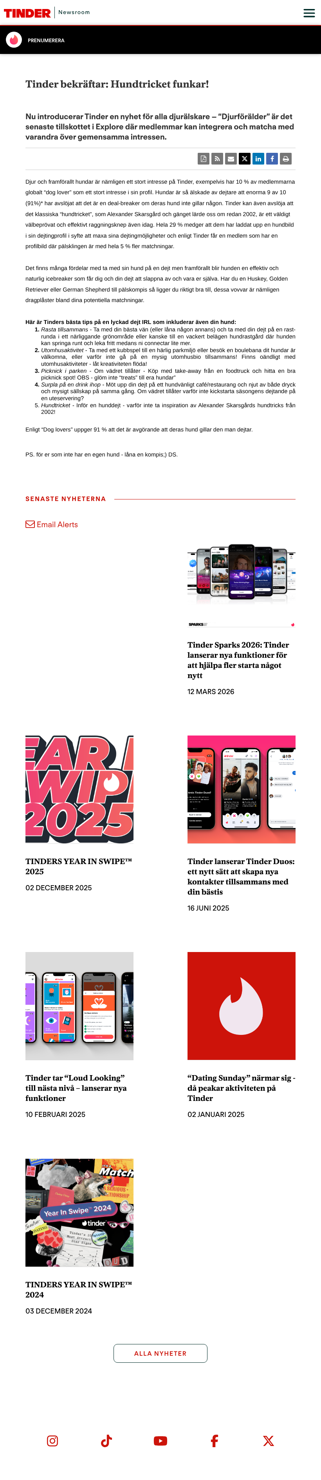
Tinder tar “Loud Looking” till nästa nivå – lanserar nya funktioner (76, 1088)
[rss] (217, 159)
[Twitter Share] (245, 159)
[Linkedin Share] (258, 159)
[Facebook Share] (272, 159)
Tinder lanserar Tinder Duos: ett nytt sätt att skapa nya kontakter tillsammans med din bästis (241, 877)
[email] (231, 159)
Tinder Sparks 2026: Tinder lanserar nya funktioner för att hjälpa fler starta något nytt (238, 660)
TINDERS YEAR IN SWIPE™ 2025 (78, 866)
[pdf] (203, 159)
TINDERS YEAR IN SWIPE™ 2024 (78, 1289)
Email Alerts (57, 524)
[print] (286, 159)
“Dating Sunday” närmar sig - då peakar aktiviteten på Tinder (242, 1088)
